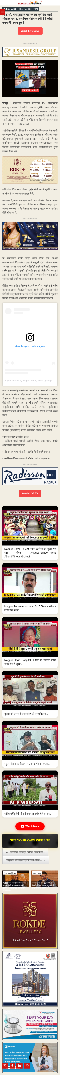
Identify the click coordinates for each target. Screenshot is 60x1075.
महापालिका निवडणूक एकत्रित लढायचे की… (25, 852)
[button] (30, 533)
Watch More (32, 826)
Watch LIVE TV (30, 493)
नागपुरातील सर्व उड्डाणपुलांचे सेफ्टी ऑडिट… (26, 860)
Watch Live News (30, 31)
